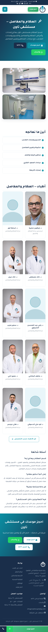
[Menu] (4, 9)
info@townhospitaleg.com (36, 609)
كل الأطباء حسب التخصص (25, 439)
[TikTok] (19, 3)
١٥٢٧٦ (19, 45)
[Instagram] (25, 3)
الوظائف (19, 583)
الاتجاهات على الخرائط (36, 613)
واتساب (37, 52)
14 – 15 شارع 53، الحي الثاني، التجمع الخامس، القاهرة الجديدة (36, 583)
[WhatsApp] (9, 629)
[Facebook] (27, 3)
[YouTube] (22, 3)
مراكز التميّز (18, 572)
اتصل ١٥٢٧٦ (22, 547)
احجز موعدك (35, 45)
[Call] (3, 629)
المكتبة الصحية (17, 579)
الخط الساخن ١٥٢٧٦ (37, 599)
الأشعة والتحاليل (16, 576)
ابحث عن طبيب (17, 568)
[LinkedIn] (17, 3)
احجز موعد (33, 9)
